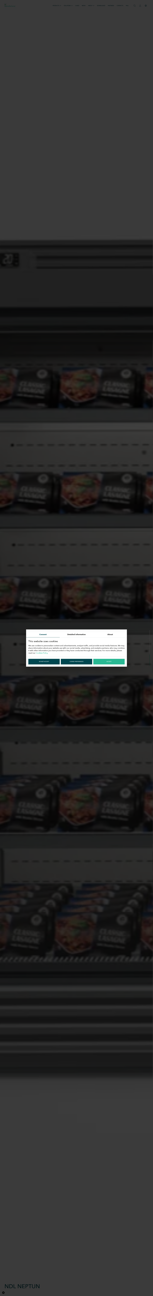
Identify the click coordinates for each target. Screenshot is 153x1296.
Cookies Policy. (42, 653)
